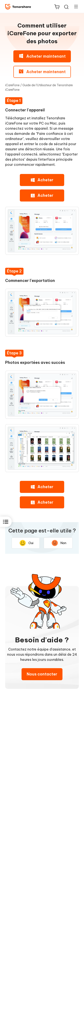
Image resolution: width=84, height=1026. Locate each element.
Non (63, 543)
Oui (30, 543)
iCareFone (12, 85)
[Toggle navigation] (74, 6)
